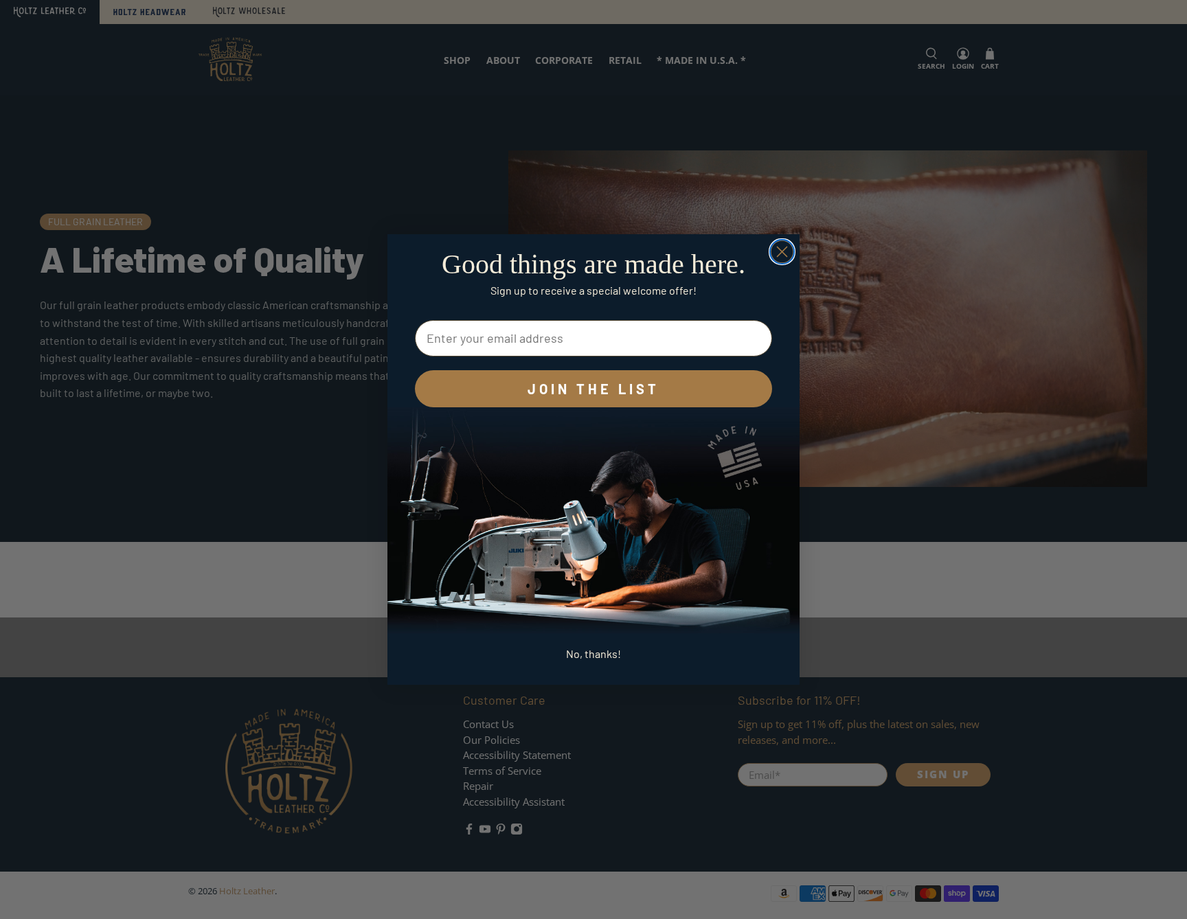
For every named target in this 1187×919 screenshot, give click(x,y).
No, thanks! (593, 653)
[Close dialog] (782, 252)
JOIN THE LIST (593, 389)
